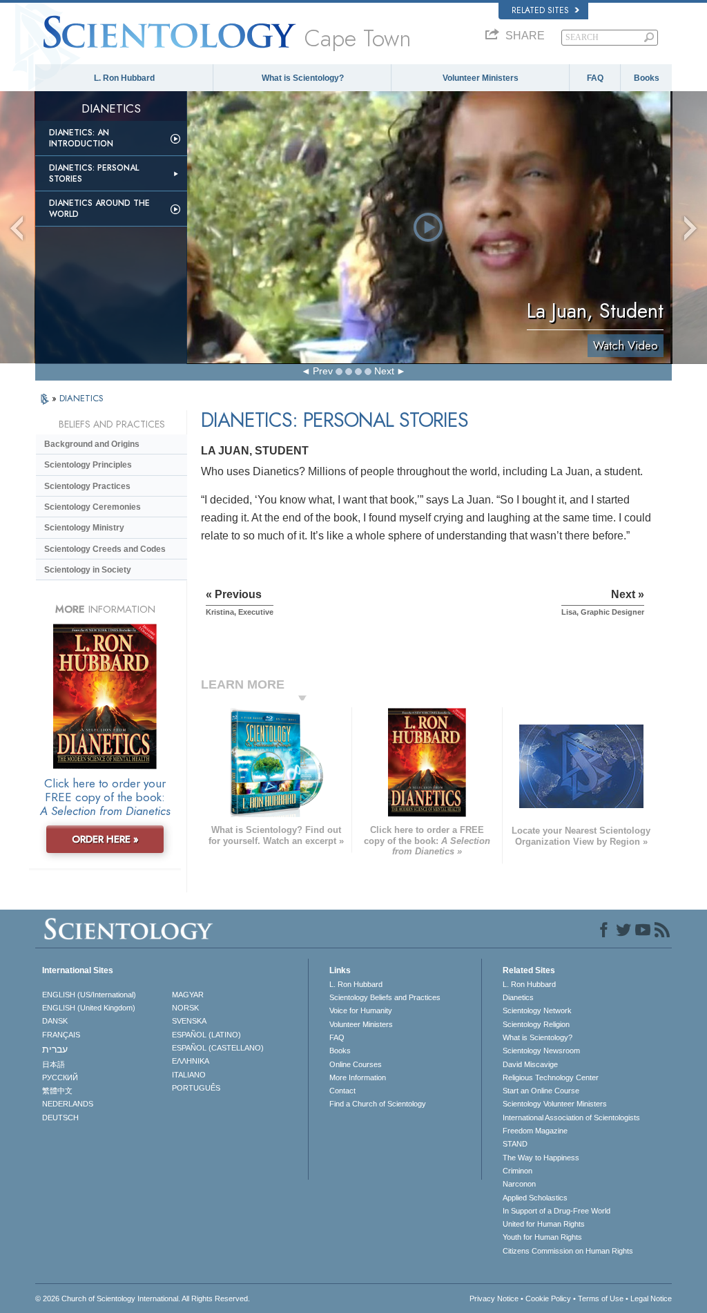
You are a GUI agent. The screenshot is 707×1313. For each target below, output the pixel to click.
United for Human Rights (544, 1224)
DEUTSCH (60, 1117)
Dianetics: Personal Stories (94, 173)
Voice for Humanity (360, 1010)
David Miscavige (530, 1064)
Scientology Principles (88, 465)
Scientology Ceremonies (92, 507)
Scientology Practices (87, 486)
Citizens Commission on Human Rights (568, 1251)
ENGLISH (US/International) (89, 994)
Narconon (519, 1184)
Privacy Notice (494, 1298)
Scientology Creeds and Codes (105, 549)
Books (646, 78)
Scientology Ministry (84, 528)
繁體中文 (57, 1090)
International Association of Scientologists (571, 1117)
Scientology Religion (536, 1024)
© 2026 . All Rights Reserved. (142, 1298)
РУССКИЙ (60, 1077)
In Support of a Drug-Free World (556, 1211)
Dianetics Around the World (99, 208)
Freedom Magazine (535, 1131)
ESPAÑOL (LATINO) (206, 1035)
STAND (515, 1144)
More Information (357, 1077)
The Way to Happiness (541, 1157)
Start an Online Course (541, 1090)
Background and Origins (91, 444)
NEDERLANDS (67, 1104)
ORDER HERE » (105, 839)
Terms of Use (600, 1298)
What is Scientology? (303, 78)
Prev (323, 370)
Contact (342, 1090)
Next (384, 370)
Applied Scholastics (535, 1198)
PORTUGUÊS (196, 1088)
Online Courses (355, 1064)
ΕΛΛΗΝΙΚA (190, 1061)
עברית (55, 1049)
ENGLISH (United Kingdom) (88, 1008)
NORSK (185, 1008)
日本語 (53, 1064)
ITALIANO (189, 1075)
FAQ (595, 78)
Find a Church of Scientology (377, 1104)
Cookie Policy (548, 1298)
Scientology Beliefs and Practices (384, 997)
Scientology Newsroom (541, 1050)
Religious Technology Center (551, 1077)
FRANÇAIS (61, 1035)
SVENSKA (189, 1021)
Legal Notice (651, 1298)
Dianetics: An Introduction (81, 138)
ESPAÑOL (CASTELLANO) (218, 1048)
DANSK (55, 1021)
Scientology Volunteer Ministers (555, 1104)
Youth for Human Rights (542, 1237)
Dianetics (518, 997)
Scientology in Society (87, 570)
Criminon (517, 1171)
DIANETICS (81, 398)
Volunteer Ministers (481, 78)
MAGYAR (188, 994)
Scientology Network (537, 1010)
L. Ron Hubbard (124, 78)
